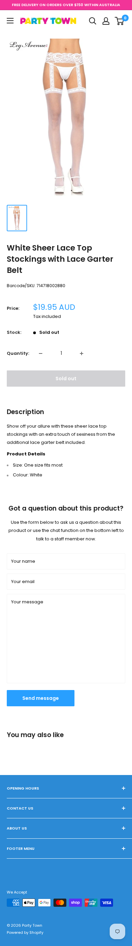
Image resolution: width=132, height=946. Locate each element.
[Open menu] (10, 20)
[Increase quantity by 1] (81, 353)
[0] (119, 21)
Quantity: (18, 353)
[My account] (106, 21)
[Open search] (92, 21)
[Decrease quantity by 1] (41, 353)
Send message (40, 698)
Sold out (66, 378)
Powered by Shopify (25, 932)
